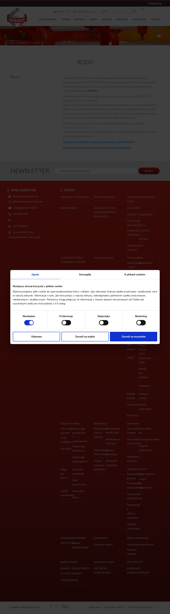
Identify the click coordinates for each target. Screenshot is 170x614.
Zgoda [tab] (35, 274)
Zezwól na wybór (85, 336)
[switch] (66, 322)
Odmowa (36, 336)
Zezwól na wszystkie (134, 336)
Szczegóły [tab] (85, 274)
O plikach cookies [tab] (134, 274)
